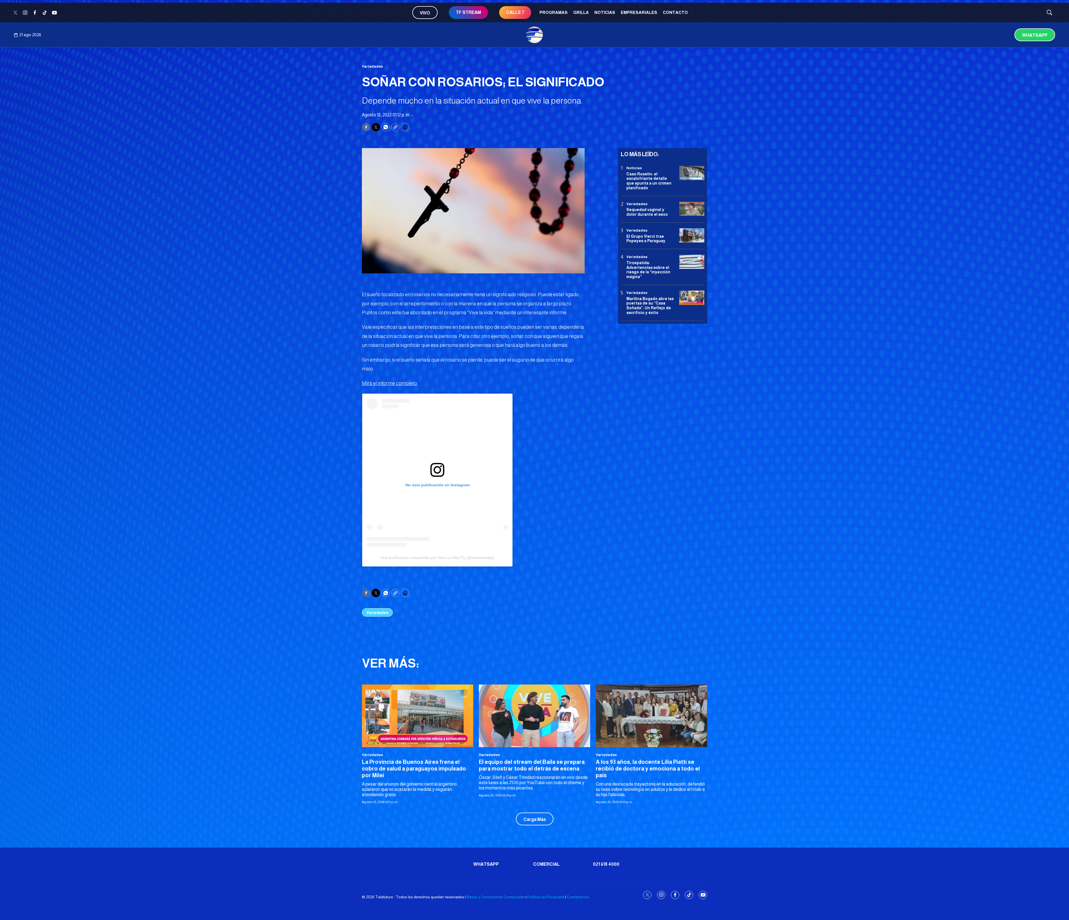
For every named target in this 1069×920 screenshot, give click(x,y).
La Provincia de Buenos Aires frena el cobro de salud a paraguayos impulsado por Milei (414, 768)
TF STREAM (468, 12)
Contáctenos (578, 897)
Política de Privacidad (546, 897)
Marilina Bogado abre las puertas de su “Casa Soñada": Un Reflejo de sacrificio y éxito (650, 305)
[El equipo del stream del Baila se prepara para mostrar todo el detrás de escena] (534, 716)
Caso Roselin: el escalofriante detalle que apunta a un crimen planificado (648, 180)
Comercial (546, 864)
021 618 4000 (606, 864)
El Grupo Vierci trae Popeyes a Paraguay (645, 238)
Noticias (604, 12)
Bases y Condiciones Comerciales (496, 897)
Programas (554, 12)
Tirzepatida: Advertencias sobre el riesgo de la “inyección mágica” (648, 270)
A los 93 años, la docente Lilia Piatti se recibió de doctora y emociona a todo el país (648, 768)
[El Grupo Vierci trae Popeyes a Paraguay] (691, 235)
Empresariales (639, 12)
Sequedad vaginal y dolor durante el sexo (647, 212)
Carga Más (534, 819)
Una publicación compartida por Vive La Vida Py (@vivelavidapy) (437, 557)
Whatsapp (1035, 35)
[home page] (534, 34)
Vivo (425, 13)
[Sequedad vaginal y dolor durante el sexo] (691, 209)
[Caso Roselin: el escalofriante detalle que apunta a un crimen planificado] (691, 173)
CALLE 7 (515, 12)
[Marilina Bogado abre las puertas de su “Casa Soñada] (691, 298)
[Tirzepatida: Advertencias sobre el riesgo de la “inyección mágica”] (691, 262)
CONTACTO (675, 12)
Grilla (581, 12)
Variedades (372, 66)
